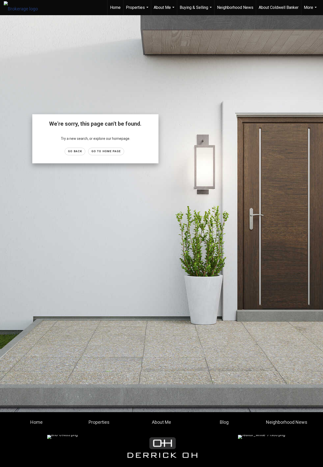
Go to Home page (106, 151)
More (311, 10)
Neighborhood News (235, 7)
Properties (138, 10)
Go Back (75, 151)
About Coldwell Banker (279, 7)
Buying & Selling (196, 10)
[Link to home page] (23, 7)
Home (115, 7)
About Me (165, 10)
